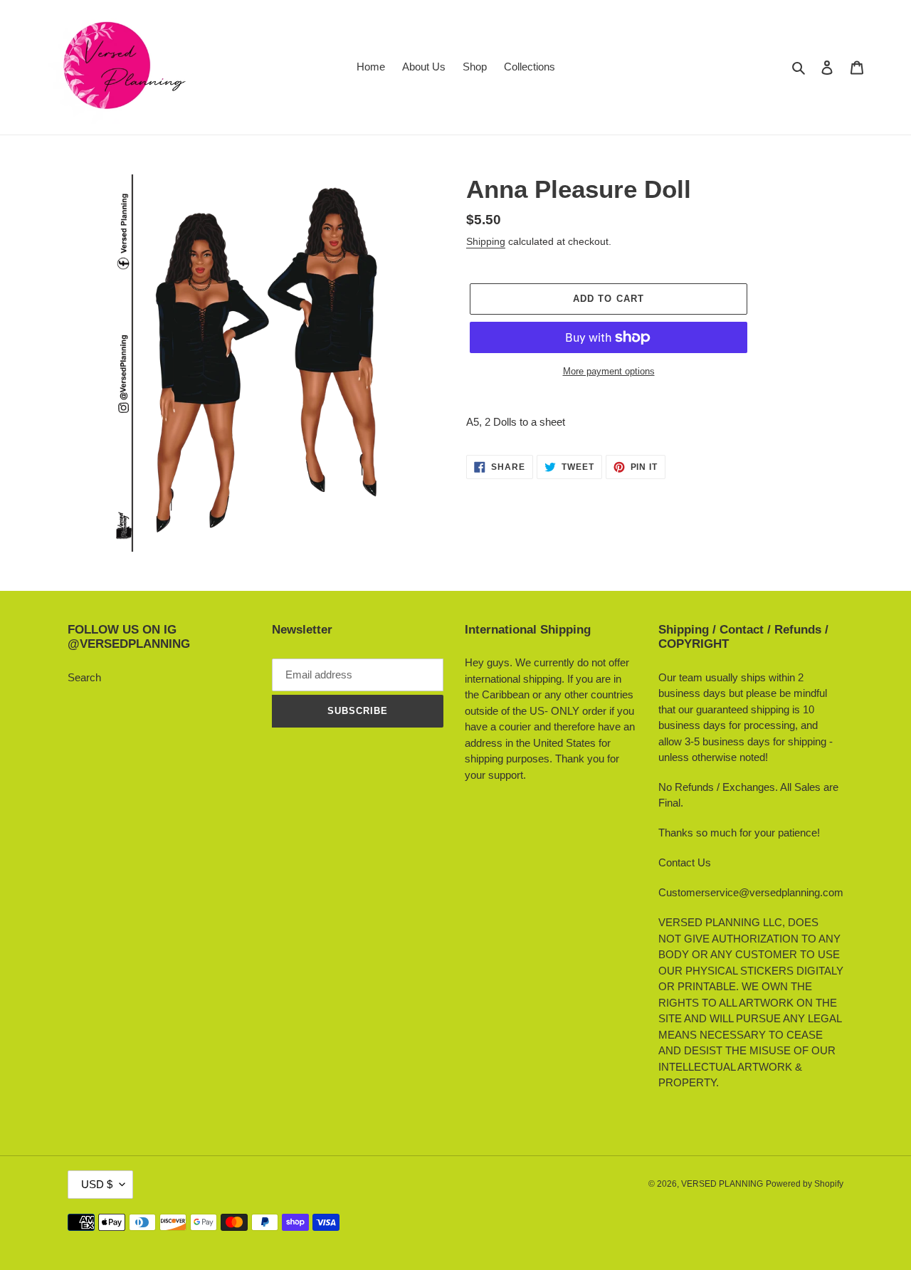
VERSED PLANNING (722, 1184)
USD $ (96, 1184)
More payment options (609, 371)
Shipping (485, 241)
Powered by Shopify (804, 1184)
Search (84, 677)
